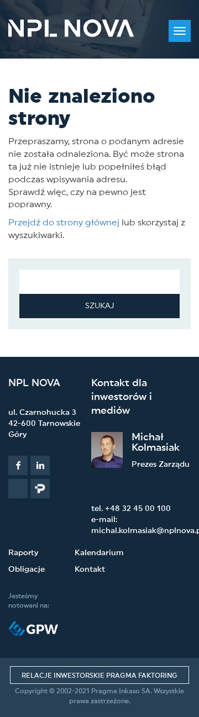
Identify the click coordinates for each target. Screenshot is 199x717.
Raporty (23, 553)
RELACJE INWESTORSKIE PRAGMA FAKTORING (99, 675)
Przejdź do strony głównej (63, 222)
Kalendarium (99, 553)
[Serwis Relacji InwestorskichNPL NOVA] (71, 28)
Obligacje (26, 569)
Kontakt (90, 569)
